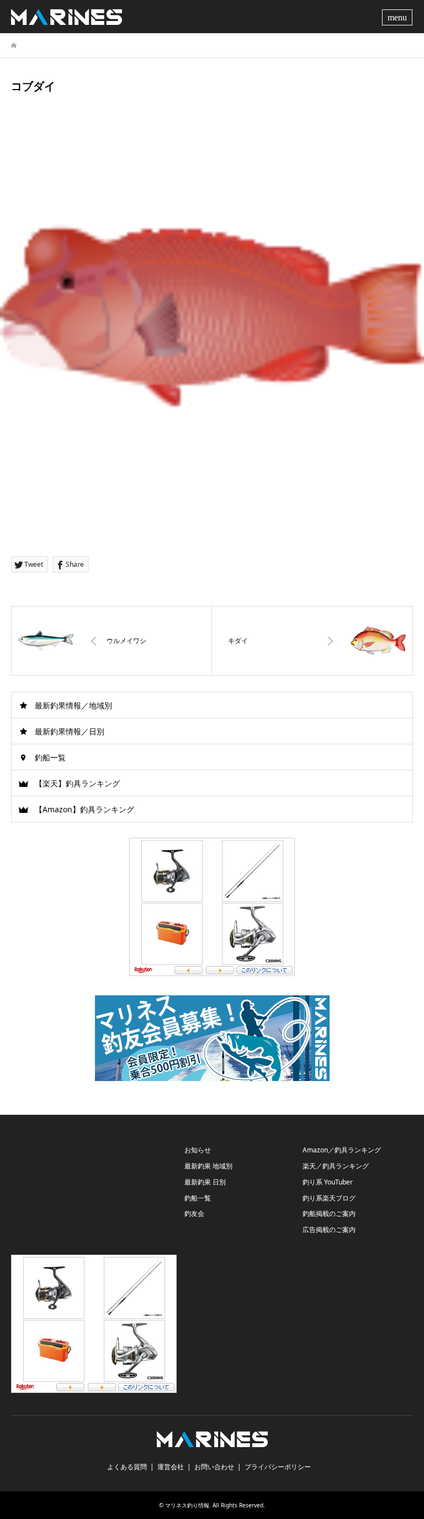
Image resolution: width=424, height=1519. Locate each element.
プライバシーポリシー (278, 1466)
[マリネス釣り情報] (66, 16)
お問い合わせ (214, 1466)
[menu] (398, 16)
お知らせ (197, 1150)
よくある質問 (127, 1466)
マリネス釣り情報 (187, 1505)
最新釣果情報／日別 (69, 731)
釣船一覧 (50, 757)
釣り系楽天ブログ (329, 1198)
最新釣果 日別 (205, 1182)
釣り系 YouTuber (328, 1182)
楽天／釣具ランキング (336, 1166)
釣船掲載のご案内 (329, 1213)
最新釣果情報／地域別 (73, 705)
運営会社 (170, 1466)
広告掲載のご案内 (329, 1229)
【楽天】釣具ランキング (77, 783)
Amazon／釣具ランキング (342, 1150)
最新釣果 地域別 (208, 1166)
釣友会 (194, 1213)
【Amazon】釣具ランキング (84, 809)
